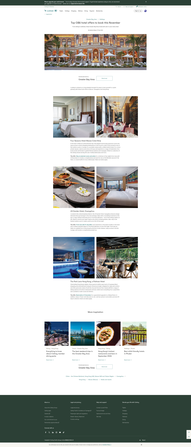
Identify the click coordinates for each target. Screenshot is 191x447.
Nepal (143, 440)
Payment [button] (92, 11)
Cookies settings (74, 419)
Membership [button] (99, 11)
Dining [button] (86, 11)
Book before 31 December (83, 295)
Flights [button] (61, 11)
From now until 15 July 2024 (84, 224)
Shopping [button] (73, 11)
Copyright (46, 440)
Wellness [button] (80, 11)
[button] (141, 444)
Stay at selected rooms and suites (86, 156)
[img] (146, 1)
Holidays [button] (67, 11)
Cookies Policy (106, 444)
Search (119, 6)
